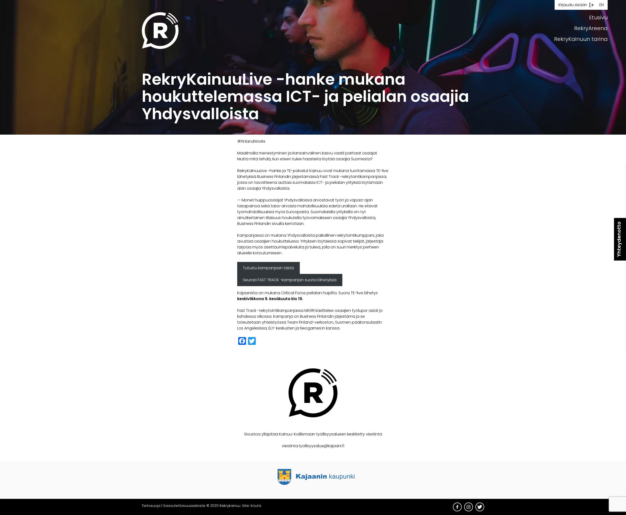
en (601, 5)
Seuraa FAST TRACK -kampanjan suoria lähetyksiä (289, 280)
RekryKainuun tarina (581, 39)
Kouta (256, 505)
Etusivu (598, 17)
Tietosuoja (151, 505)
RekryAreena (591, 28)
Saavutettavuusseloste (184, 505)
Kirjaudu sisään (573, 5)
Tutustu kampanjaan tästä (268, 268)
